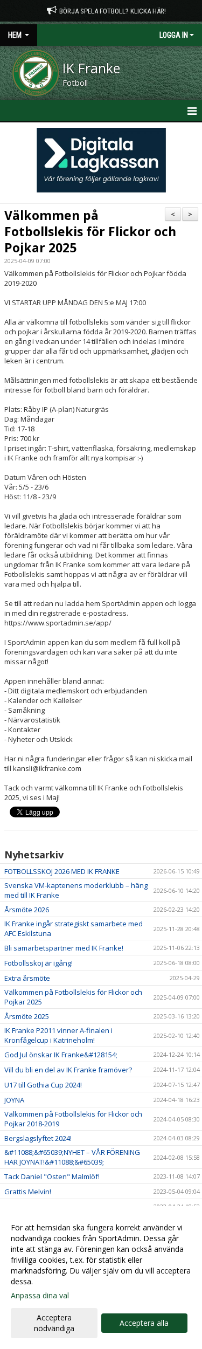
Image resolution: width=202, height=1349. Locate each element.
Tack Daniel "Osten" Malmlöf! (52, 1176)
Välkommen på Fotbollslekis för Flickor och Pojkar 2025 (90, 231)
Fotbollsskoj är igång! (38, 963)
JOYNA (14, 1100)
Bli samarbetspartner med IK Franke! (63, 948)
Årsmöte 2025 (26, 1016)
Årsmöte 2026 (26, 909)
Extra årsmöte (27, 978)
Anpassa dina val (40, 1295)
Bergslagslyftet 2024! (38, 1138)
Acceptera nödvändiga (54, 1322)
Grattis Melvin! (27, 1191)
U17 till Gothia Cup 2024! (43, 1085)
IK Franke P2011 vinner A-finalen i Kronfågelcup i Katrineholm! (58, 1035)
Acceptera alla (144, 1323)
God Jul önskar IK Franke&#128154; (60, 1054)
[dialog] (101, 1277)
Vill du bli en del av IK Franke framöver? (68, 1070)
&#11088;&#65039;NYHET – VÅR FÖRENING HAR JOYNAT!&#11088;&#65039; (72, 1157)
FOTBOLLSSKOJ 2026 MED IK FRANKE (62, 871)
